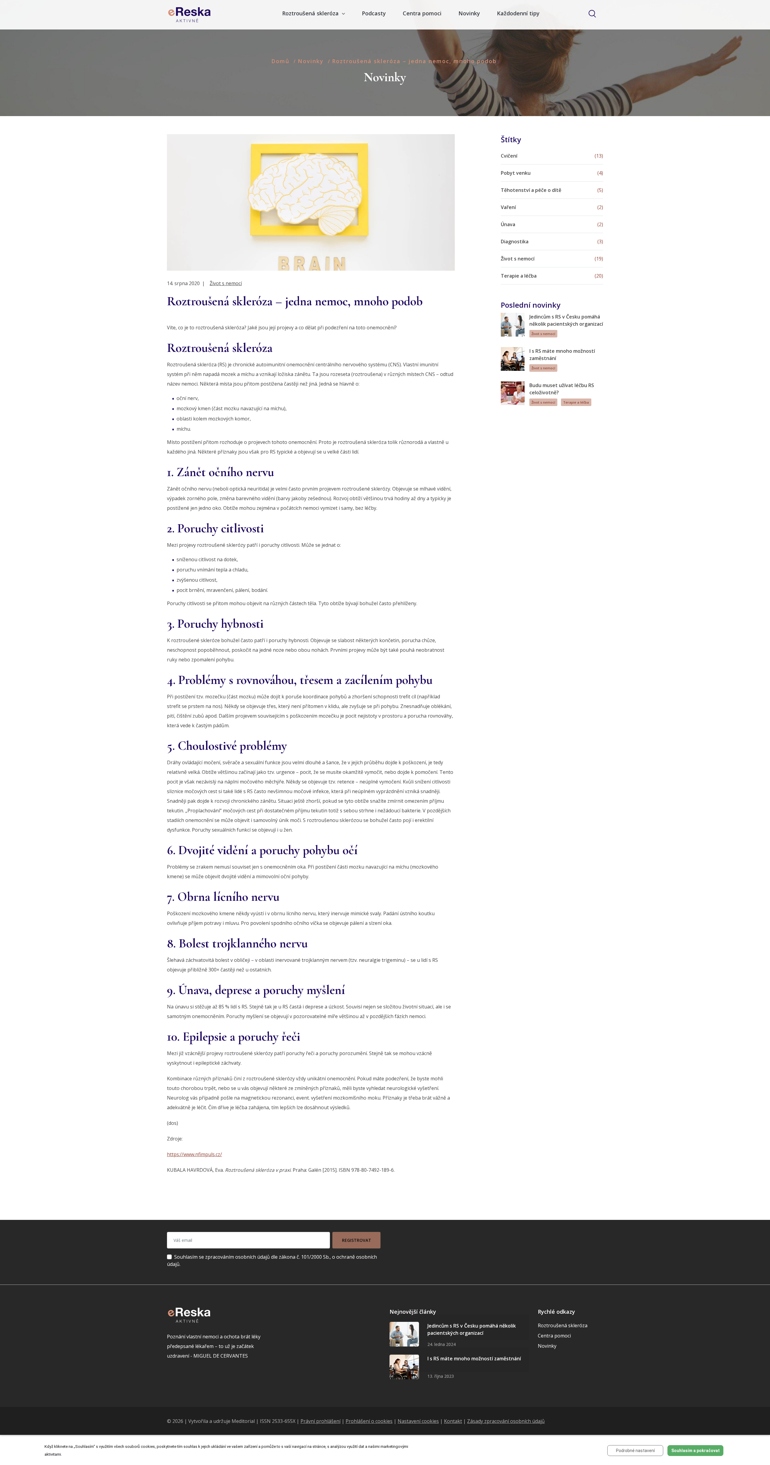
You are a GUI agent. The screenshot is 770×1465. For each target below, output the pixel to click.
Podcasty (374, 13)
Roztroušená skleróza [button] (311, 13)
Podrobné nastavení (635, 1450)
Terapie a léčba (576, 402)
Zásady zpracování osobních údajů (506, 1421)
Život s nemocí (226, 283)
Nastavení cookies (418, 1421)
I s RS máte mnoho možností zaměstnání (474, 1358)
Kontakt (453, 1421)
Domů (280, 61)
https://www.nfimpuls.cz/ (194, 1154)
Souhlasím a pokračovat (695, 1450)
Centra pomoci (422, 13)
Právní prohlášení (320, 1421)
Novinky (469, 13)
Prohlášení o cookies (369, 1421)
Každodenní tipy (518, 13)
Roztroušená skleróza (562, 1325)
